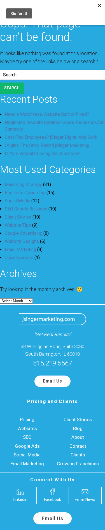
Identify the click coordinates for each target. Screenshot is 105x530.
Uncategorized (19, 257)
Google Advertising (23, 233)
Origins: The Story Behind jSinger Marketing (47, 145)
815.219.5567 (52, 363)
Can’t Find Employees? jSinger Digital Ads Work (51, 137)
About (77, 437)
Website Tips (18, 225)
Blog (78, 428)
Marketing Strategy (23, 184)
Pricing (27, 419)
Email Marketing (20, 249)
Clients (78, 455)
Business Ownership (25, 192)
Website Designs (22, 241)
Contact (77, 446)
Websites (27, 428)
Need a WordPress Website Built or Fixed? (47, 114)
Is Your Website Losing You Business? (42, 153)
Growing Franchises (78, 463)
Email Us (52, 381)
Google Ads (27, 446)
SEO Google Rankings (26, 209)
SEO (27, 437)
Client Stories (18, 217)
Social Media (17, 200)
